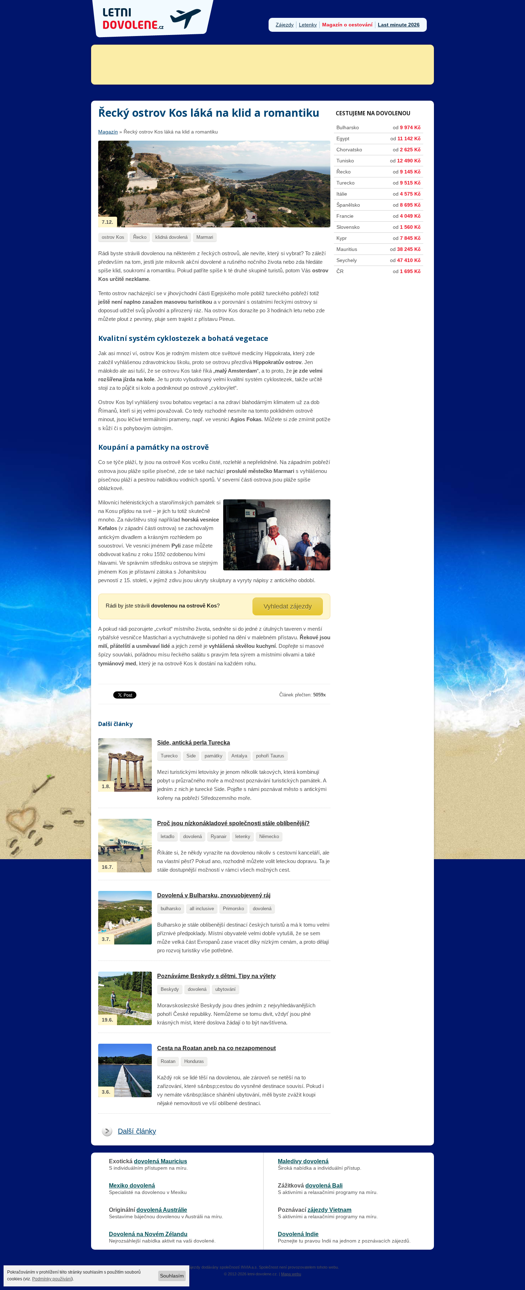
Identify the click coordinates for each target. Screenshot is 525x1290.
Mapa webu (291, 1274)
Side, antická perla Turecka (193, 742)
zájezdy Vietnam (329, 1209)
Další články (137, 1131)
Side (191, 756)
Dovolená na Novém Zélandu (148, 1234)
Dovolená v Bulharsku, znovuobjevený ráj (213, 895)
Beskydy (170, 989)
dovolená (192, 836)
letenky (242, 836)
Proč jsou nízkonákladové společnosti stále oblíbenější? (233, 823)
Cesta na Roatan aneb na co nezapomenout (216, 1048)
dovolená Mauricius (160, 1161)
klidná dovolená (171, 237)
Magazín (108, 132)
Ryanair (218, 836)
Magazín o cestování (347, 24)
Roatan (168, 1061)
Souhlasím (172, 1276)
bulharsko (171, 908)
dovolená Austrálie (161, 1209)
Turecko (169, 756)
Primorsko (233, 908)
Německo (269, 836)
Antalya (239, 756)
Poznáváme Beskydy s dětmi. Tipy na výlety (216, 976)
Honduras (194, 1061)
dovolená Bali (323, 1185)
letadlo (167, 836)
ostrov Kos (113, 237)
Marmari (204, 237)
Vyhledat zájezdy (288, 606)
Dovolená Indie (298, 1234)
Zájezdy (285, 24)
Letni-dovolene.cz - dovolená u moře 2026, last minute (153, 18)
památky (213, 756)
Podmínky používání (51, 1278)
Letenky (308, 24)
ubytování (225, 989)
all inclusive (202, 908)
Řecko (139, 237)
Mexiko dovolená (132, 1185)
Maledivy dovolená (303, 1161)
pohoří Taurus (270, 756)
